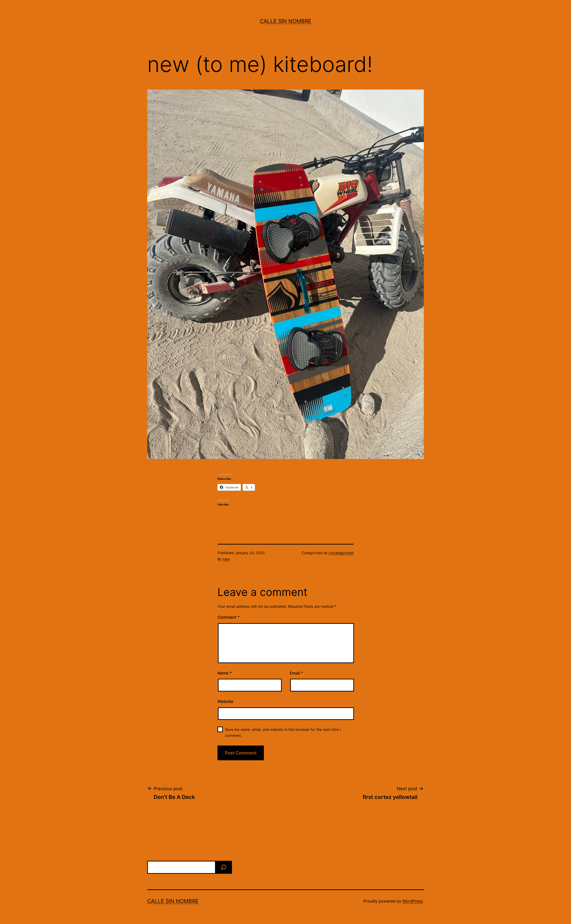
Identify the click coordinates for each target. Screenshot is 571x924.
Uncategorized (341, 553)
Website (225, 701)
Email (296, 673)
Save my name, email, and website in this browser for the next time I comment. (283, 732)
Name (224, 673)
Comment (228, 617)
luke (226, 559)
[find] (223, 867)
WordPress (412, 901)
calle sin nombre (285, 21)
